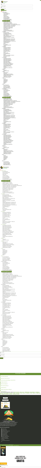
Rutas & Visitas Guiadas (3, 376)
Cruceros (5, 143)
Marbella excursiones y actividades (9, 37)
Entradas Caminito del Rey (6, 97)
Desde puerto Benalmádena (8, 136)
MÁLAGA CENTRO (16, 392)
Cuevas (5, 128)
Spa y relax (5, 56)
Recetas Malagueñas (7, 87)
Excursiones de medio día (7, 33)
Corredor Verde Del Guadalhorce (8, 74)
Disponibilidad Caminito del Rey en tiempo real (10, 100)
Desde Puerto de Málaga (7, 135)
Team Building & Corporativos (8, 67)
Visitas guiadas (4, 12)
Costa (3, 154)
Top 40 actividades (6, 93)
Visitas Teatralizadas (7, 90)
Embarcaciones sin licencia (7, 234)
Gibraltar (5, 114)
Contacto (5, 146)
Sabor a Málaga (6, 72)
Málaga (5, 78)
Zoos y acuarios (6, 129)
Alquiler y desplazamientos (8, 96)
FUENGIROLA (37, 392)
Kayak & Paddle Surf (6, 50)
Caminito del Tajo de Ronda (8, 76)
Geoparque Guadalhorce (7, 75)
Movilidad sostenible (7, 17)
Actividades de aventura (7, 49)
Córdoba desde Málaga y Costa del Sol (9, 39)
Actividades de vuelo (7, 125)
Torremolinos (6, 80)
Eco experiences (6, 89)
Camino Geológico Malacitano (8, 150)
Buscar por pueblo (3, 6)
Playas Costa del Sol (7, 85)
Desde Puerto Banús (6, 61)
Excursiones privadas (7, 118)
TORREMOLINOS (27, 392)
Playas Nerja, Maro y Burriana (8, 64)
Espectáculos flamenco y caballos (9, 55)
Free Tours (5, 15)
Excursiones (4, 31)
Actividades (4, 46)
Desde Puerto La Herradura (8, 139)
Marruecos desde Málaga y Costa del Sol (10, 295)
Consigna (5, 122)
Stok (20, 445)
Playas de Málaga (6, 161)
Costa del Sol (6, 79)
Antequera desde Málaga (7, 36)
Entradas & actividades (3, 383)
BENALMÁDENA (32, 392)
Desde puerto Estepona (7, 62)
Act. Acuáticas (4, 57)
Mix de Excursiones (6, 32)
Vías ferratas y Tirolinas (7, 48)
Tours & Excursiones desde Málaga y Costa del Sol (7, 380)
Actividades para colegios (7, 19)
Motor (4, 43)
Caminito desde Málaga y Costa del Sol (9, 26)
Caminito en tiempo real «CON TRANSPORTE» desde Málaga (12, 24)
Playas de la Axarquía (7, 86)
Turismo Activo (5, 175)
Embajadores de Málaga (7, 164)
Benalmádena (6, 157)
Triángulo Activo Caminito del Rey (9, 107)
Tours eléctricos (6, 42)
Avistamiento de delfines (7, 58)
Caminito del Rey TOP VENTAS (8, 22)
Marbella (5, 82)
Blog (3, 84)
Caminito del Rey (6, 29)
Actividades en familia (7, 53)
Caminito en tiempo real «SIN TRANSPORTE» (10, 25)
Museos (5, 54)
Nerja (4, 83)
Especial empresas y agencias (8, 23)
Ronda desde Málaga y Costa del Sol (9, 35)
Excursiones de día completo (8, 110)
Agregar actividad (6, 147)
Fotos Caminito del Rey (7, 28)
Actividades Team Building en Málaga (5, 389)
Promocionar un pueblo (7, 153)
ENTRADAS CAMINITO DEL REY (7, 21)
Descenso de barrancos (7, 47)
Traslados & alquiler (3, 391)
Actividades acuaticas (7, 51)
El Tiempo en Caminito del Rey (8, 30)
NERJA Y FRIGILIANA (6, 111)
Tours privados (6, 14)
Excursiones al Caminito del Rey (8, 103)
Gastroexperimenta (6, 18)
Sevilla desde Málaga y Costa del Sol (9, 40)
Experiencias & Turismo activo (4, 378)
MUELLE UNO (22, 392)
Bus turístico (5, 44)
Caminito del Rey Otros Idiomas (8, 104)
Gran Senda (5, 73)
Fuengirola (5, 158)
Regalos (3, 69)
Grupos (5, 68)
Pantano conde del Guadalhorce (8, 140)
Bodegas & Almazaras (7, 132)
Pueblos (3, 71)
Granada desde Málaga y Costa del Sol (9, 115)
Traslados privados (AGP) (7, 121)
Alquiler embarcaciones (7, 65)
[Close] (40, 0)
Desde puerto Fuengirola (7, 60)
